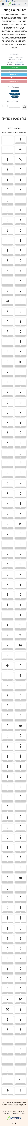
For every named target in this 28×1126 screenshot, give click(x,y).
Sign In (2, 1)
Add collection (14, 74)
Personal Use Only (19, 64)
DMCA (14, 1111)
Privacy (9, 1111)
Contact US (15, 1113)
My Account (16, 1)
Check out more (15, 71)
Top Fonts (22, 1113)
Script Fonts (15, 96)
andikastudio (19, 62)
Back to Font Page (14, 81)
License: (10, 64)
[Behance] (13, 1123)
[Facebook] (15, 1123)
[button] (26, 5)
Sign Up (8, 1)
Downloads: (13, 59)
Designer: (11, 62)
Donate (14, 78)
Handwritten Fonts (14, 93)
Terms (4, 1111)
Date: (11, 57)
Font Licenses (20, 1111)
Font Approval (7, 1113)
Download (15, 68)
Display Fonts (14, 91)
